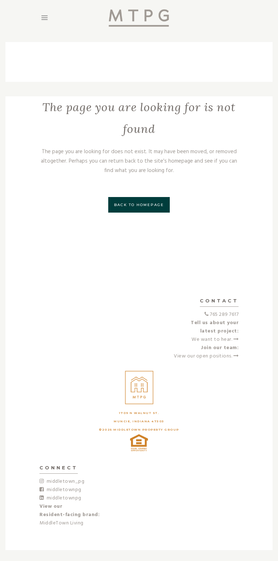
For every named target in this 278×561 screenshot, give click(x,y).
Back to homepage (139, 204)
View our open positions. (203, 356)
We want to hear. (212, 339)
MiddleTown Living (61, 523)
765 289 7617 (224, 314)
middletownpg (62, 490)
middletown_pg (64, 481)
